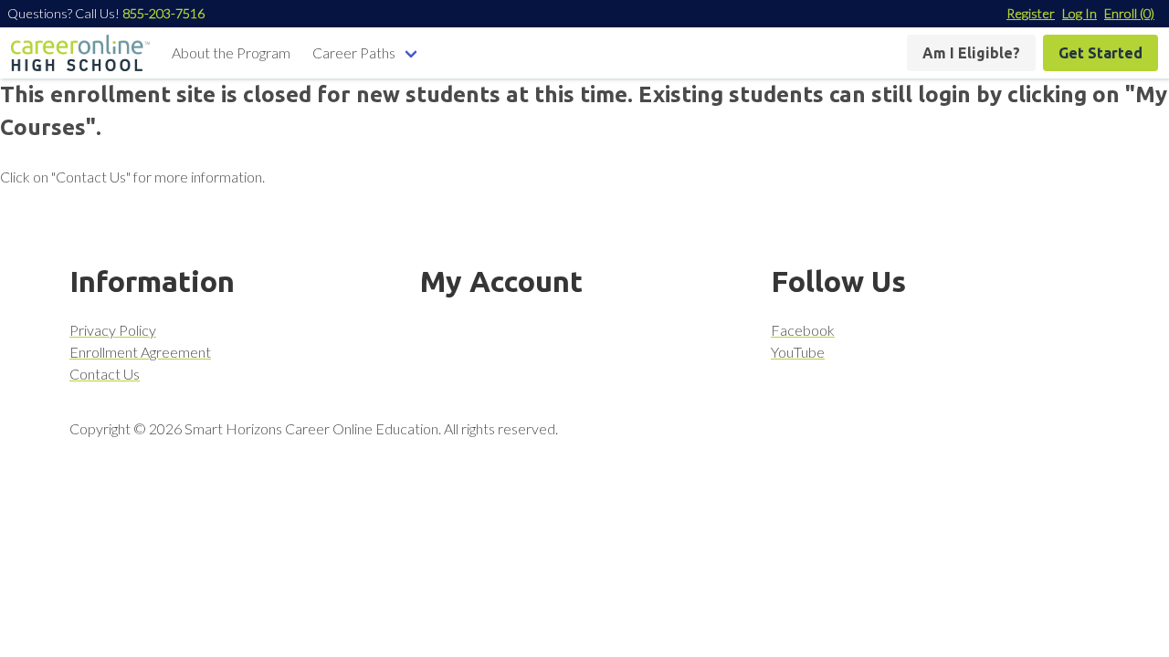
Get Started (1100, 53)
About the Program (231, 52)
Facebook (803, 330)
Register (1030, 13)
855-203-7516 (163, 13)
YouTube (798, 351)
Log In (1079, 13)
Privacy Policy (112, 330)
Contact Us (104, 373)
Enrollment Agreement (140, 351)
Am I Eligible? (971, 53)
